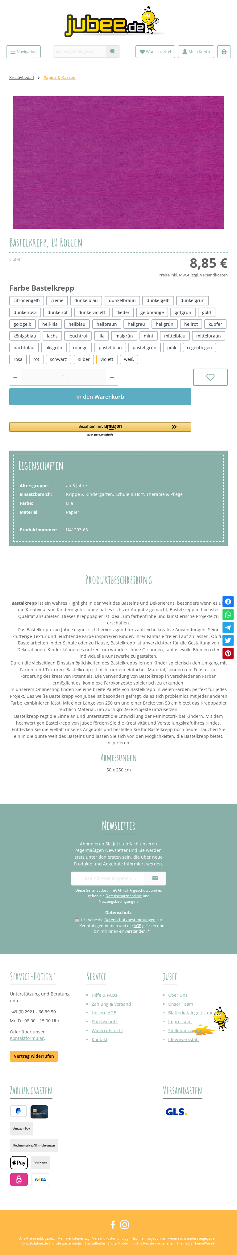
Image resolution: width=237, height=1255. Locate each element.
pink (171, 347)
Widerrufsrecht (107, 1030)
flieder (123, 312)
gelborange (152, 312)
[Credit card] (39, 1112)
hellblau (77, 324)
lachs (52, 336)
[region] (118, 162)
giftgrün (183, 312)
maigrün (124, 336)
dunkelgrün (193, 300)
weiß (129, 359)
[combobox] (79, 51)
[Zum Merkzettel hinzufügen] (210, 377)
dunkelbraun (122, 300)
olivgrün (53, 347)
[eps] (19, 1180)
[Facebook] (228, 601)
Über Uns (178, 995)
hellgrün (164, 324)
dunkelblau (86, 300)
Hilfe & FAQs (104, 995)
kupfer (215, 324)
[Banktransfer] (40, 1180)
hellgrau (136, 324)
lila (101, 336)
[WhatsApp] (228, 614)
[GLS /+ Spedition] (176, 1112)
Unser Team (180, 1004)
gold (206, 312)
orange (80, 347)
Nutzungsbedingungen (118, 901)
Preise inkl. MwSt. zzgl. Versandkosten (193, 275)
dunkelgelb (158, 300)
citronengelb (27, 300)
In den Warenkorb (100, 396)
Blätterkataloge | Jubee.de (195, 1013)
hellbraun (107, 324)
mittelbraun (208, 336)
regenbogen (199, 347)
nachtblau (24, 347)
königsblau (25, 336)
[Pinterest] (228, 653)
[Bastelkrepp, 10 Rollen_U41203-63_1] (118, 162)
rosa (18, 359)
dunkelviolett (91, 312)
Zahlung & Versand (111, 1004)
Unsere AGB (104, 1013)
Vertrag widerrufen (34, 1056)
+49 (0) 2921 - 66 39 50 (33, 1012)
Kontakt (99, 1039)
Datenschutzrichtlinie (124, 895)
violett (107, 359)
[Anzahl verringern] (15, 377)
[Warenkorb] (224, 51)
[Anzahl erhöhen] (112, 377)
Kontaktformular (27, 1038)
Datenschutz (105, 1021)
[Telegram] (228, 627)
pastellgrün (144, 347)
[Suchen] (113, 51)
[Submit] (155, 878)
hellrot (191, 324)
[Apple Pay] (19, 1163)
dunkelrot (58, 312)
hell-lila (50, 324)
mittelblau (174, 336)
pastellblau (110, 347)
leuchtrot (78, 336)
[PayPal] (18, 1111)
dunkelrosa (25, 312)
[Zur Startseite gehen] (118, 24)
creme (57, 300)
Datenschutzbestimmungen (130, 919)
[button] (100, 429)
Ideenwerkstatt (183, 1039)
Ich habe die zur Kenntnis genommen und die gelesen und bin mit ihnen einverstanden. (121, 925)
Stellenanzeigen (184, 1030)
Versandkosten (104, 1238)
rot (36, 359)
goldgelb (22, 324)
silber (84, 359)
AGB (137, 925)
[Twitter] (228, 640)
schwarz (58, 359)
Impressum (180, 1021)
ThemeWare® (204, 1243)
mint (148, 336)
